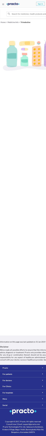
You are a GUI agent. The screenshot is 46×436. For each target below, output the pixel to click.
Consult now (11, 424)
